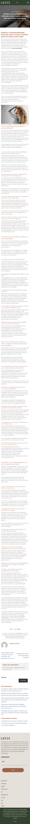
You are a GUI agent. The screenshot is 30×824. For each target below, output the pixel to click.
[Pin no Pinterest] (19, 629)
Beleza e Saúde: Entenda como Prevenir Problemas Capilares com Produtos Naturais (14, 723)
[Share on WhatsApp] (10, 629)
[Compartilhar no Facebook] (12, 629)
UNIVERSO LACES (4, 781)
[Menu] (28, 2)
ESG (1, 792)
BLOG (2, 800)
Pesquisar (3, 677)
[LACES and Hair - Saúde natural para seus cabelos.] (8, 3)
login (16, 667)
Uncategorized (15, 11)
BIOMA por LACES (4, 789)
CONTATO (2, 806)
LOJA (2, 803)
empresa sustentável (7, 634)
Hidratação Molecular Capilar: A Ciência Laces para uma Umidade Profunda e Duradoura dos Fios (14, 712)
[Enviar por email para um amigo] (17, 629)
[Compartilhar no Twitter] (15, 629)
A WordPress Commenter (8, 721)
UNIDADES (3, 786)
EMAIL (3, 761)
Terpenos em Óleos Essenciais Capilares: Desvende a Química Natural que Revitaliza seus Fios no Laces (13, 706)
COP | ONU (3, 797)
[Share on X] (14, 629)
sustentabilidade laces (19, 637)
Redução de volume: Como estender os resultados (23, 655)
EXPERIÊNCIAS (3, 783)
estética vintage (16, 634)
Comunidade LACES (4, 795)
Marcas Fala (24, 20)
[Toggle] (28, 781)
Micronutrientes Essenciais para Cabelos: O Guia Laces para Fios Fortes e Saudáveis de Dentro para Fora (15, 700)
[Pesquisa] (17, 2)
